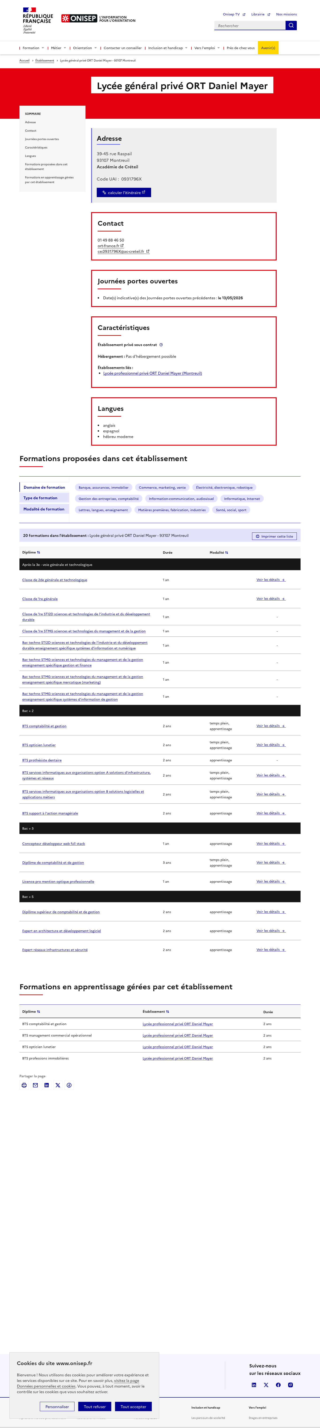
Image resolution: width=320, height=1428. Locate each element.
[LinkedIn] (46, 1085)
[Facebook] (69, 1085)
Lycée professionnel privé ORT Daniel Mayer (178, 1023)
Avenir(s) (268, 47)
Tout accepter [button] (133, 1406)
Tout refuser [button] (95, 1406)
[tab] (44, 487)
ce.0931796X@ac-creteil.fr (121, 251)
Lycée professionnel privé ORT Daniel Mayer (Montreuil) (152, 373)
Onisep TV (232, 14)
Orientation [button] (82, 47)
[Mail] (35, 1085)
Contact (30, 130)
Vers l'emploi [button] (204, 47)
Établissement (44, 60)
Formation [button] (31, 47)
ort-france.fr (108, 245)
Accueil (24, 60)
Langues (30, 156)
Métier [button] (56, 47)
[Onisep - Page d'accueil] (79, 18)
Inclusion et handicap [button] (165, 47)
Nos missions (286, 14)
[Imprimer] (24, 1085)
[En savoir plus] (161, 344)
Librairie (258, 14)
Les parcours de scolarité (208, 1418)
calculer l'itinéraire (124, 192)
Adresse (30, 122)
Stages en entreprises (263, 1418)
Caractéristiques (36, 147)
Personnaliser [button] (57, 1406)
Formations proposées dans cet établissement (46, 166)
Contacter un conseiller (123, 47)
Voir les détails (269, 579)
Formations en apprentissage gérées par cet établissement (49, 179)
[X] (58, 1085)
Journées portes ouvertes (42, 139)
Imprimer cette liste (277, 536)
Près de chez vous (241, 47)
